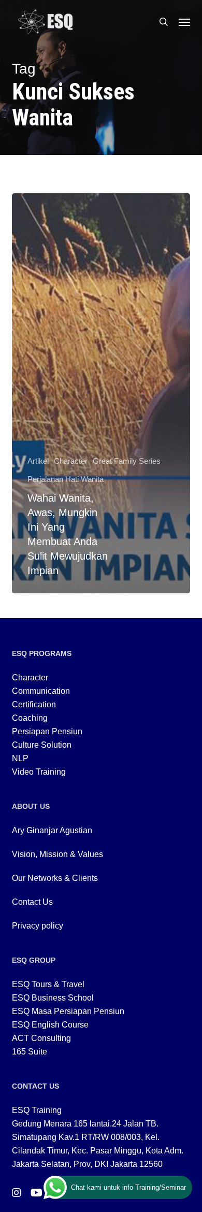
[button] (184, 22)
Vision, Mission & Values (57, 854)
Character (71, 461)
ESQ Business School (53, 997)
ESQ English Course (50, 1024)
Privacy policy (37, 925)
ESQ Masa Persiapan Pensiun (68, 1011)
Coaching (30, 718)
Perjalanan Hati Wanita (65, 479)
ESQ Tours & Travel (48, 984)
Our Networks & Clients (55, 878)
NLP (20, 758)
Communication (41, 691)
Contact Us (32, 901)
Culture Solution (41, 744)
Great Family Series (127, 461)
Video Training (39, 771)
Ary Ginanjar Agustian (52, 830)
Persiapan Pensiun (47, 731)
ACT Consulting (41, 1038)
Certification (34, 704)
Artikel (38, 461)
